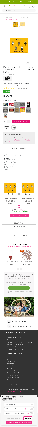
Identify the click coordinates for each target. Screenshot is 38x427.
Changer (28, 138)
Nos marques (11, 370)
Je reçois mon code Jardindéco (19, 288)
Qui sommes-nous (12, 359)
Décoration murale (25, 17)
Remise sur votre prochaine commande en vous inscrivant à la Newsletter (19, 275)
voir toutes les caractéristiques (13, 85)
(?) (17, 404)
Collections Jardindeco (14, 373)
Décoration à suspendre (11, 19)
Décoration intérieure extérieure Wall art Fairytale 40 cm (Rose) (26, 263)
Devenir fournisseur (13, 377)
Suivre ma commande (14, 337)
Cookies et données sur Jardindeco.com (12, 398)
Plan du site (10, 380)
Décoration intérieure (10, 17)
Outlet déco (10, 366)
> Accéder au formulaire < (15, 391)
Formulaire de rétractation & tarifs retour (19, 342)
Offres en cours (11, 361)
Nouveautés (10, 368)
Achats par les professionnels (16, 344)
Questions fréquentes (13, 340)
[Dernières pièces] (7, 127)
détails (5, 401)
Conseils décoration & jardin (15, 375)
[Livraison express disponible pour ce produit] (14, 127)
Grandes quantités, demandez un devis (18, 347)
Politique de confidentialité (15, 349)
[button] (9, 120)
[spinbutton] (7, 121)
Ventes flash (10, 363)
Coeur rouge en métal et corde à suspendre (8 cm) (11, 263)
